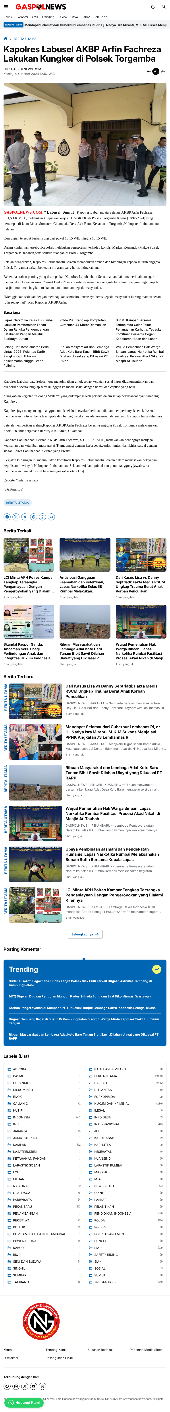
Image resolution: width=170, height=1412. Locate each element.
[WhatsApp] (42, 516)
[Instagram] (15, 1386)
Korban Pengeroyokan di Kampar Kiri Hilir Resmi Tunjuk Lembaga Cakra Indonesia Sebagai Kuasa (82, 1008)
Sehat (85, 17)
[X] (15, 516)
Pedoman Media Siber (146, 1350)
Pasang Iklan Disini (59, 1358)
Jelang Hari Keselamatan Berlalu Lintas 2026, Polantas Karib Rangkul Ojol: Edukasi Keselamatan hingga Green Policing (27, 356)
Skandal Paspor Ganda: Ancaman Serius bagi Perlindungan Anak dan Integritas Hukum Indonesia (27, 651)
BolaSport (100, 17)
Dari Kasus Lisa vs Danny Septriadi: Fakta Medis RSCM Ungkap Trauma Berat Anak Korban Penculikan (140, 584)
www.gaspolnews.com (137, 1398)
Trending (48, 17)
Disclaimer (11, 1358)
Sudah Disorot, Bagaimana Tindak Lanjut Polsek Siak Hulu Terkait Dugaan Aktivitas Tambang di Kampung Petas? (80, 983)
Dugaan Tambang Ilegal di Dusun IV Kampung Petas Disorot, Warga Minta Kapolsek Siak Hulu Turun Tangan (84, 1021)
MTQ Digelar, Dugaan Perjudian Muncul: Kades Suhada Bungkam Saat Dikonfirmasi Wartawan (80, 996)
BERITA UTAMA (17, 502)
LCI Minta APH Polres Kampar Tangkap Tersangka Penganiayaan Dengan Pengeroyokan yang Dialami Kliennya (29, 584)
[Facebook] (7, 516)
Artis (34, 17)
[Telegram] (24, 516)
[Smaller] (148, 71)
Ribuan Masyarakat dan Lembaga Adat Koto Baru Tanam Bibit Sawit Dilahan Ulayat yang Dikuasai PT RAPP (84, 354)
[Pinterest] (33, 516)
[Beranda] (6, 38)
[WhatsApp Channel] (42, 1386)
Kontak (9, 1350)
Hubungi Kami (27, 1402)
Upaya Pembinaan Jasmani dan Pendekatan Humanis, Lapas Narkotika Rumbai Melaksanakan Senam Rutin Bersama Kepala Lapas (112, 854)
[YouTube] (33, 1386)
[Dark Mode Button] (153, 6)
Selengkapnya (82, 934)
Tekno (62, 17)
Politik (8, 17)
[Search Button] (163, 6)
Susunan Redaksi (100, 1350)
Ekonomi (22, 17)
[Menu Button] (6, 6)
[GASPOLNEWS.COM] (41, 6)
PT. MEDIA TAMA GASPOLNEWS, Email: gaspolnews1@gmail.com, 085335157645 (65, 1398)
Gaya (74, 17)
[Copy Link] (51, 516)
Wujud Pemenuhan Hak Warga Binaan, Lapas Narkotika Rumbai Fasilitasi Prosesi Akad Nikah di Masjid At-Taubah (140, 354)
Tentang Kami (56, 1350)
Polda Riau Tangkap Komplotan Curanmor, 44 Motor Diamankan (83, 322)
